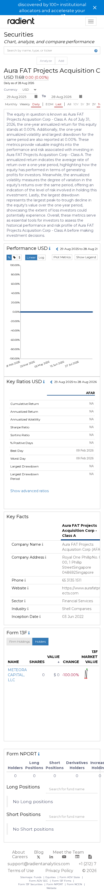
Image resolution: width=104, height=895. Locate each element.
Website (51, 888)
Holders (40, 641)
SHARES (37, 662)
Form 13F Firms (62, 880)
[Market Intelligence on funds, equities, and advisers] (21, 21)
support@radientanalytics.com (39, 863)
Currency (10, 89)
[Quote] (14, 257)
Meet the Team (68, 852)
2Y (94, 104)
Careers (20, 856)
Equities (50, 877)
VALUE (53, 656)
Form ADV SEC (39, 880)
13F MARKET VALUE (90, 656)
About (18, 852)
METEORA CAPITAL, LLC (17, 675)
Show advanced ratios (29, 491)
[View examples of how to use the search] (95, 50)
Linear (31, 257)
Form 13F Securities (30, 884)
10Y (76, 104)
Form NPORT (55, 884)
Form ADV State (70, 877)
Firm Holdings (19, 641)
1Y (99, 104)
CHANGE (71, 662)
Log (41, 257)
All (69, 104)
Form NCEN (75, 884)
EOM (49, 104)
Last (59, 104)
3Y (88, 104)
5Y (82, 104)
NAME (13, 662)
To (44, 96)
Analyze (46, 61)
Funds (38, 877)
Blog (39, 852)
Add (61, 61)
